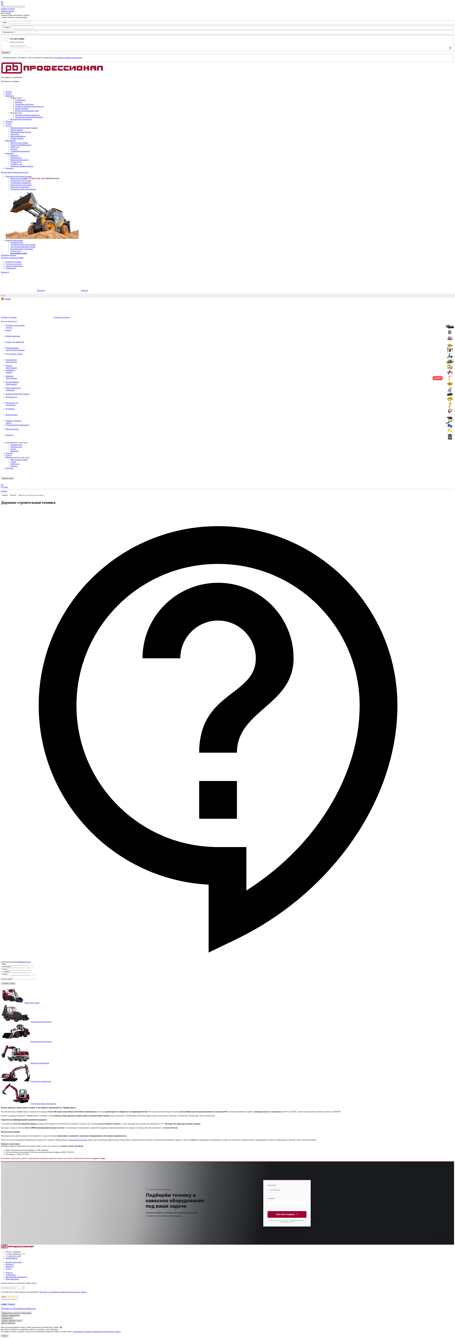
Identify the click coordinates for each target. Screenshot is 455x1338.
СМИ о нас (14, 147)
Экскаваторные (16, 242)
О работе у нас (16, 164)
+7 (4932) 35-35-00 (13, 1256)
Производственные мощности (27, 115)
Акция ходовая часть (14, 266)
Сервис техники (17, 138)
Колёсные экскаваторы (19, 187)
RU (2, 2)
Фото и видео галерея (19, 143)
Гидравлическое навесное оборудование (16, 1313)
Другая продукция (8, 1323)
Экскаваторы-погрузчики (20, 181)
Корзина (5, 272)
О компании (11, 1275)
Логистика (14, 134)
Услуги (8, 455)
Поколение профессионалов (21, 166)
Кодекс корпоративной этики (27, 111)
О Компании (20, 100)
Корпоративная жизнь (19, 160)
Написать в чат (25, 962)
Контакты (40, 290)
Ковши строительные (14, 240)
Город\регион (9, 32)
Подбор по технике (13, 262)
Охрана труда (15, 162)
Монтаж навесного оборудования (24, 128)
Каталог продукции (14, 1262)
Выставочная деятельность (21, 119)
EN (2, 4)
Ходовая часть (7, 1318)
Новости (9, 453)
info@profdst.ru (12, 1258)
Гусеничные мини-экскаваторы (23, 189)
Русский (4, 487)
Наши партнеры (12, 1279)
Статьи (13, 462)
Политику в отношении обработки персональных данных (63, 1292)
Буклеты (13, 149)
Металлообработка (18, 136)
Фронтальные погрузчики (21, 185)
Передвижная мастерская (20, 132)
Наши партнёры (21, 109)
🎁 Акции (6, 299)
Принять (5, 1336)
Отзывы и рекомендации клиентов (29, 106)
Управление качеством (24, 104)
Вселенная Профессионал (20, 145)
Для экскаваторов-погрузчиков (23, 247)
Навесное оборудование (10, 1315)
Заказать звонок (7, 11)
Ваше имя (272, 1185)
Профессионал (16, 445)
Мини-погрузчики (17, 178)
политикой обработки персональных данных (292, 1220)
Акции (13, 449)
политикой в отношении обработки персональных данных (97, 1332)
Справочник (11, 268)
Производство (16, 447)
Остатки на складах (14, 264)
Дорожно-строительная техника (19, 176)
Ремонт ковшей (16, 130)
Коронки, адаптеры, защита (12, 1320)
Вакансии (14, 155)
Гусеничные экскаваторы (20, 183)
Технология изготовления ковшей (29, 117)
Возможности (16, 158)
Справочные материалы (20, 151)
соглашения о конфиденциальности (68, 58)
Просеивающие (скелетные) (21, 249)
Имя (5, 22)
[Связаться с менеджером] (2, 1311)
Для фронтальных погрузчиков (23, 245)
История (18, 102)
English (4, 491)
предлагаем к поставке (78, 1140)
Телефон (7, 27)
